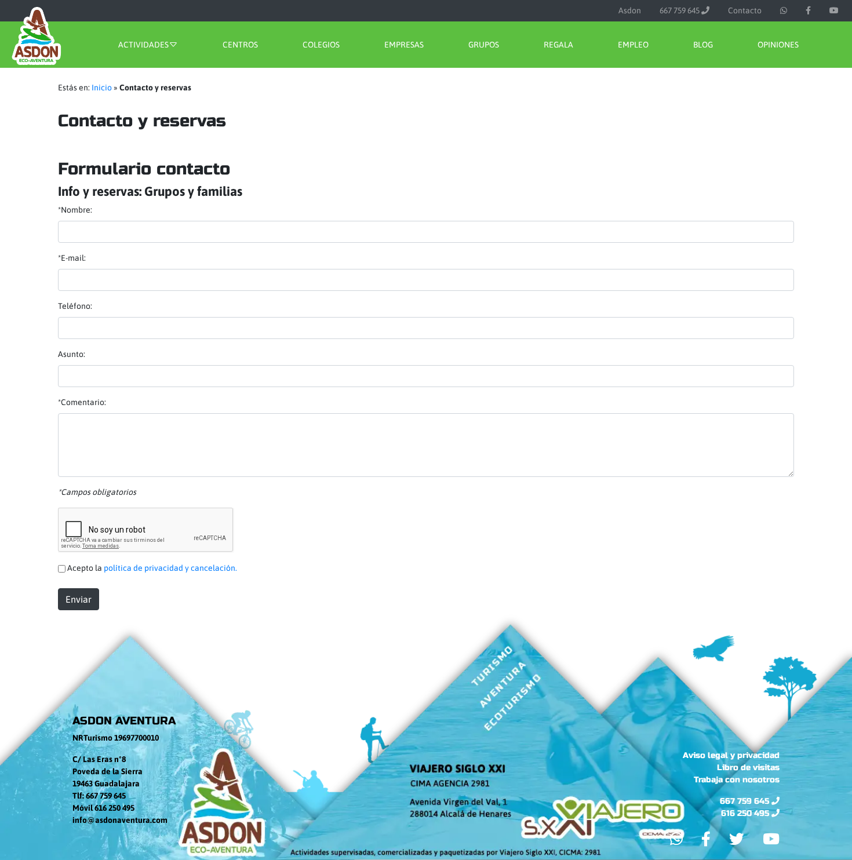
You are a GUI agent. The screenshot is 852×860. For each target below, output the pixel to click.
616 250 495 (746, 813)
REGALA (558, 44)
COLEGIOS (321, 44)
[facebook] (808, 10)
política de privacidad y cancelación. (170, 568)
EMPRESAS (404, 44)
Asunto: (71, 354)
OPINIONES (778, 44)
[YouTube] (834, 10)
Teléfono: (75, 306)
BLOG (703, 44)
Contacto (745, 10)
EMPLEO (633, 44)
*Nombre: (75, 209)
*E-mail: (72, 258)
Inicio (102, 87)
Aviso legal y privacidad (731, 755)
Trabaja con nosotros (737, 780)
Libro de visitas (748, 767)
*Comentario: (82, 402)
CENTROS (240, 44)
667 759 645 (680, 10)
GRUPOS (483, 44)
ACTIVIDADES (143, 44)
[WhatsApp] (783, 10)
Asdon (629, 10)
